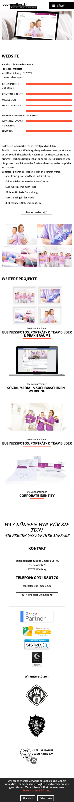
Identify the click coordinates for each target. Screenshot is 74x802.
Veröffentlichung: (12, 73)
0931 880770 (46, 577)
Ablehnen (27, 798)
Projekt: (6, 68)
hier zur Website (35, 212)
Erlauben (46, 798)
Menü (60, 5)
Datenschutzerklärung (36, 790)
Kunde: (6, 64)
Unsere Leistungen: (12, 77)
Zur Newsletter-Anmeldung (37, 594)
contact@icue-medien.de (37, 585)
